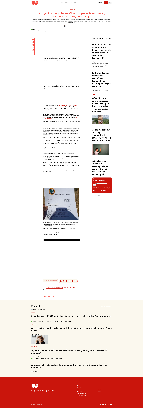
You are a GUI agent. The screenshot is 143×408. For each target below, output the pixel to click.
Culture (61, 2)
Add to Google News (51, 280)
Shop (78, 389)
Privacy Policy (104, 188)
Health (33, 312)
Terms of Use (96, 188)
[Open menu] (109, 3)
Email (94, 183)
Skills (93, 157)
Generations (34, 361)
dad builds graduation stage (68, 287)
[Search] (106, 2)
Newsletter (79, 391)
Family (66, 2)
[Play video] (43, 240)
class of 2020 (58, 287)
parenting (60, 288)
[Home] (68, 9)
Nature (70, 2)
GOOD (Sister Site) (81, 395)
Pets (93, 69)
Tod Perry (71, 26)
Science (74, 2)
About (78, 385)
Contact (79, 387)
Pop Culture (34, 324)
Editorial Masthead (81, 393)
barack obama (51, 287)
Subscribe (100, 2)
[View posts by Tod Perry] (65, 26)
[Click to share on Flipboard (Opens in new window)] (33, 47)
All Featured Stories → (106, 306)
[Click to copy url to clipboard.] (33, 53)
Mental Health (34, 346)
